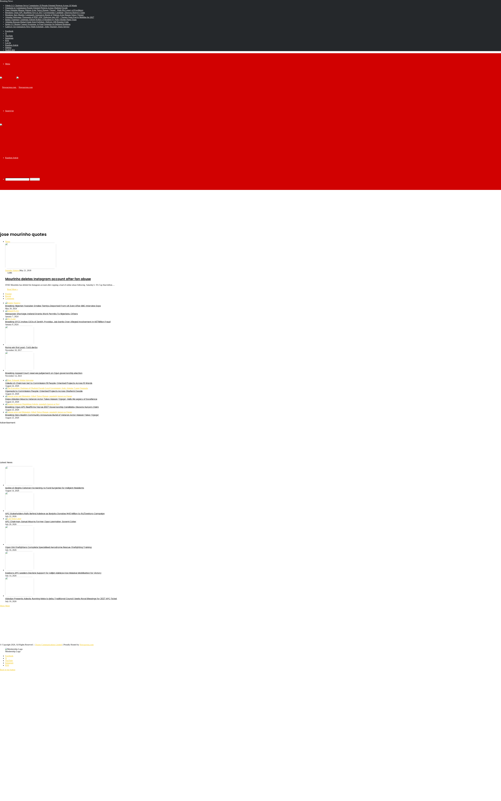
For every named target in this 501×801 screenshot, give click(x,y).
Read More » (12, 289)
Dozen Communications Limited (48, 645)
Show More (5, 606)
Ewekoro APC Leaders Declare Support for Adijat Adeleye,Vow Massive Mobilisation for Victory (53, 572)
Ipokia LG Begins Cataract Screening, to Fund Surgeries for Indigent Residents (37, 24)
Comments (9, 298)
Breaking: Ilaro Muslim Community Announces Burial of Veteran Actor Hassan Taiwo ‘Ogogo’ (44, 15)
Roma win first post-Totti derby (21, 347)
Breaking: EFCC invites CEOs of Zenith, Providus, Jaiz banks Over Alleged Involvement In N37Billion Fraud (58, 321)
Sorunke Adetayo (12, 270)
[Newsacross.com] (16, 87)
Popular (8, 294)
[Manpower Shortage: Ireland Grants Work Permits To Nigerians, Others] (12, 311)
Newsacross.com (87, 645)
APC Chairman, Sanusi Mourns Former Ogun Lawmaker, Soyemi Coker (40, 521)
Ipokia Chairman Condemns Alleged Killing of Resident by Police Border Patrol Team (40, 20)
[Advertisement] (250, 210)
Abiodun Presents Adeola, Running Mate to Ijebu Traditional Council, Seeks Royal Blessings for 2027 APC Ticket (61, 598)
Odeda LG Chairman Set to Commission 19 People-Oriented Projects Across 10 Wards (41, 5)
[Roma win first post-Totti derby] (19, 344)
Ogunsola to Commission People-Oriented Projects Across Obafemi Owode (36, 8)
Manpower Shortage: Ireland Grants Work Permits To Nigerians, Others (41, 313)
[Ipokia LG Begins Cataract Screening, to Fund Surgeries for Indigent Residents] (19, 485)
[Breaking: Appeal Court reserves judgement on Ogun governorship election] (19, 370)
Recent (8, 296)
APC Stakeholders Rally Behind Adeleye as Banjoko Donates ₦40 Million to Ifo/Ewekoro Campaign (55, 513)
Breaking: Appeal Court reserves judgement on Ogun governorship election (43, 373)
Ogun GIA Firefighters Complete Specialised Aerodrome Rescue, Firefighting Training (48, 547)
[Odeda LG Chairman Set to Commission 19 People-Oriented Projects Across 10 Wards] (19, 380)
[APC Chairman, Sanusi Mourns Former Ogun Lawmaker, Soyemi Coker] (13, 519)
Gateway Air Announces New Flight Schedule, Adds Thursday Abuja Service (37, 27)
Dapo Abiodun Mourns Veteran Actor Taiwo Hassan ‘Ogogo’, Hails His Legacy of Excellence (44, 10)
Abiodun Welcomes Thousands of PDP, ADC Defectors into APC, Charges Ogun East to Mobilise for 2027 (49, 17)
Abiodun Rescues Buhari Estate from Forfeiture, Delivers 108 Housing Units (37, 22)
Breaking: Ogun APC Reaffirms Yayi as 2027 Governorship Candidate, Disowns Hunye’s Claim (45, 12)
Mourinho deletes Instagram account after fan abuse (48, 279)
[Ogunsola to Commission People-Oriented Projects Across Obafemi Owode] (46, 388)
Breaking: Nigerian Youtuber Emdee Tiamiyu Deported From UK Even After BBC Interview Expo (53, 305)
